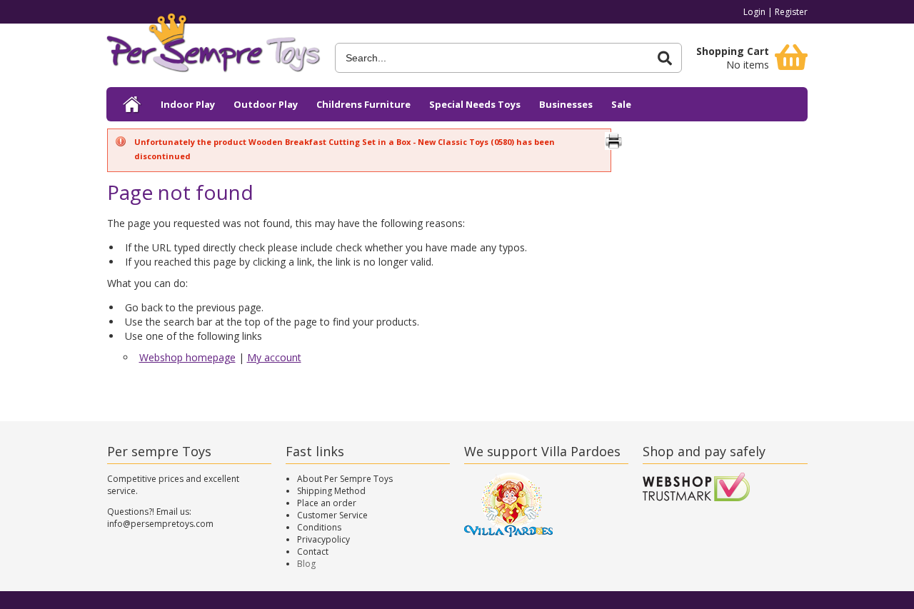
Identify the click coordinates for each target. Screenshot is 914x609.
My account (274, 357)
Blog (306, 564)
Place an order (326, 503)
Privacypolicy (323, 539)
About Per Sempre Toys (345, 479)
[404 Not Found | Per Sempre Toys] (213, 48)
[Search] (665, 58)
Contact (312, 551)
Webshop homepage (187, 357)
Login (754, 12)
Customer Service (332, 515)
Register (791, 12)
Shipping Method (331, 491)
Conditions (319, 527)
